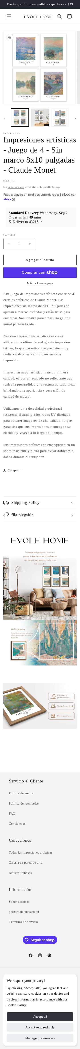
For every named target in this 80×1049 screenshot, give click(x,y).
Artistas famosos (20, 873)
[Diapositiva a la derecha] (75, 118)
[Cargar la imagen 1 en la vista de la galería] (20, 117)
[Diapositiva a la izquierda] (5, 118)
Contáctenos (17, 823)
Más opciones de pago (40, 283)
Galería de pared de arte (25, 862)
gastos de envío (16, 187)
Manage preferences (40, 1038)
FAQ (12, 813)
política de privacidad (24, 911)
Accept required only (40, 1027)
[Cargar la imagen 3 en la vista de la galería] (60, 117)
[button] (9, 16)
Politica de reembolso (24, 803)
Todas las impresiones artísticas (30, 852)
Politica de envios (21, 793)
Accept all (40, 1016)
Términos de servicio (23, 922)
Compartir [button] (15, 470)
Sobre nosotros (19, 901)
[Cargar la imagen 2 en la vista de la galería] (40, 117)
